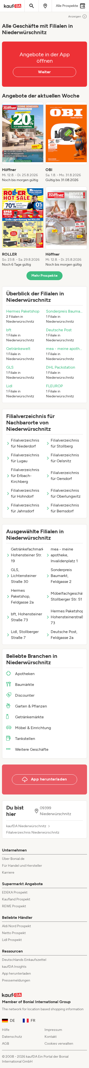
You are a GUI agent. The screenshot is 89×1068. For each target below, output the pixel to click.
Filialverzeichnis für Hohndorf (25, 493)
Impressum (53, 1030)
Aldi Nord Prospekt (16, 926)
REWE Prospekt (14, 906)
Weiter (44, 72)
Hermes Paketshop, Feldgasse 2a (22, 596)
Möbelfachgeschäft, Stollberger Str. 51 (67, 596)
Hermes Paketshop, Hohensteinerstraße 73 (67, 617)
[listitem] (23, 142)
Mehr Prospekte (44, 276)
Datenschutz (12, 1037)
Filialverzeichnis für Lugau (25, 458)
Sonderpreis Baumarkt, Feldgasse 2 (61, 575)
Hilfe (5, 1030)
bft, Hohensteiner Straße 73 (26, 617)
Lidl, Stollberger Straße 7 (25, 634)
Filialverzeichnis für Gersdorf (65, 475)
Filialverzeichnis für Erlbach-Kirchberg (25, 475)
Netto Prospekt (14, 933)
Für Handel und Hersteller (22, 866)
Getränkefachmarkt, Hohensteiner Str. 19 (27, 555)
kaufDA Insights (14, 967)
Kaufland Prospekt (16, 899)
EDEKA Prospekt (14, 892)
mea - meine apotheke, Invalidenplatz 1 (64, 555)
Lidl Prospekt (12, 940)
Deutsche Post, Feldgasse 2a (64, 634)
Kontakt (50, 1037)
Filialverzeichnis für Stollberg (65, 443)
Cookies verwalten (58, 1043)
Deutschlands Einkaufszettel (24, 960)
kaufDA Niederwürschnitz (26, 826)
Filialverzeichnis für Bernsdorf (65, 508)
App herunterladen (16, 973)
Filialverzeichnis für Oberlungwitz (66, 493)
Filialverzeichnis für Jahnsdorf (25, 508)
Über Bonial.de (13, 859)
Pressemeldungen (16, 980)
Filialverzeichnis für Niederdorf (25, 443)
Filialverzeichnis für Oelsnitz (65, 458)
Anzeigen (74, 16)
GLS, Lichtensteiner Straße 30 (23, 575)
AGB (5, 1043)
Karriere (8, 872)
